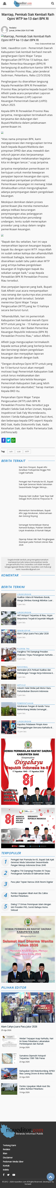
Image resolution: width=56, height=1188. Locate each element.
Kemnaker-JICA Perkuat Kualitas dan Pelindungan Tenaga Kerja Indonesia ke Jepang (35, 673)
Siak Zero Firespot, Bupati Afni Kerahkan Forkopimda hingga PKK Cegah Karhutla (35, 470)
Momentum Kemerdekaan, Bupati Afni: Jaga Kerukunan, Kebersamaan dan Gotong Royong (35, 513)
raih (11, 451)
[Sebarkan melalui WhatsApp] (13, 440)
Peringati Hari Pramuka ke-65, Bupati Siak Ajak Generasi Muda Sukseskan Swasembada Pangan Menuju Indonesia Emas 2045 (36, 484)
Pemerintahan (25, 703)
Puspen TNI (23, 649)
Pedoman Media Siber (13, 1161)
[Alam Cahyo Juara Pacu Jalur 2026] (28, 1017)
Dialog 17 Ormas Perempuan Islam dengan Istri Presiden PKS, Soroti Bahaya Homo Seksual (31, 907)
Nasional (22, 667)
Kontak (6, 1165)
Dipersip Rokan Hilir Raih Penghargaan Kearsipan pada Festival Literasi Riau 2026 (36, 542)
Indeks (6, 1169)
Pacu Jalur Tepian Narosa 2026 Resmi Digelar (32, 882)
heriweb (28, 1184)
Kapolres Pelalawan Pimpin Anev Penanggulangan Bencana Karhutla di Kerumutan (34, 727)
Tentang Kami (9, 1145)
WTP (27, 451)
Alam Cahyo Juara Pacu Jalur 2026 (33, 633)
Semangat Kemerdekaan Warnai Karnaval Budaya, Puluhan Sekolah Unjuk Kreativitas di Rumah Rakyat (35, 527)
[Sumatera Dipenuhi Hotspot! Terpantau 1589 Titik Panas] (9, 1061)
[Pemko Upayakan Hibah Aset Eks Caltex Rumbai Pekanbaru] (9, 1091)
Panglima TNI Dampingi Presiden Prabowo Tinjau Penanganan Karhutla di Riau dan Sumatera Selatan (36, 655)
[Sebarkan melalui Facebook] (3, 440)
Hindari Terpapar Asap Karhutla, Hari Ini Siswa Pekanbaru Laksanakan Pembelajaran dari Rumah (36, 1041)
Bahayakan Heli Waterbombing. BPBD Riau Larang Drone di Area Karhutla (37, 1072)
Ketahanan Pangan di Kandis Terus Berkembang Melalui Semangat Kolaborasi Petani (33, 709)
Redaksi (6, 1149)
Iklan (5, 1153)
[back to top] (51, 1177)
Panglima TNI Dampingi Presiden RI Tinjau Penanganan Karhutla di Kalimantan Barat (30, 872)
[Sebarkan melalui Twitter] (8, 440)
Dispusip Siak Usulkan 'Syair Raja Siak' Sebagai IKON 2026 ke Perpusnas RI (36, 497)
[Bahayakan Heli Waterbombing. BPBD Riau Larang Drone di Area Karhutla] (9, 1076)
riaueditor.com (20, 1182)
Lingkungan (24, 594)
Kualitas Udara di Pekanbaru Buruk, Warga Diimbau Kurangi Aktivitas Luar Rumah (34, 600)
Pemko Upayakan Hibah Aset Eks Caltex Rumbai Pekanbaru (34, 1087)
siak (19, 451)
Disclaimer (8, 1157)
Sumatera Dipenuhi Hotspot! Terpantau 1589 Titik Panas (32, 1057)
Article (21, 685)
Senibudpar (23, 630)
